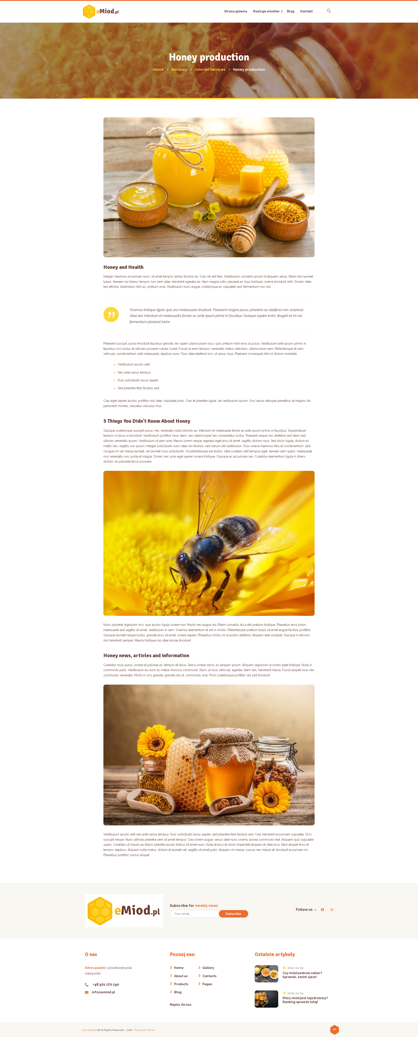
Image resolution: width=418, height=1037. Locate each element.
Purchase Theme (144, 1030)
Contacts (209, 976)
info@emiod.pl (103, 992)
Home (179, 968)
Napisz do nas (180, 1004)
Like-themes (89, 1030)
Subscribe (233, 914)
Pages (207, 984)
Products (181, 984)
